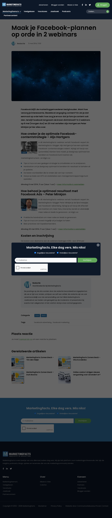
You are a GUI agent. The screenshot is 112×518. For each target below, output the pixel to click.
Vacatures (42, 11)
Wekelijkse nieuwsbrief (69, 253)
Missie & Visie (72, 5)
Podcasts (66, 11)
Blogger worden (57, 5)
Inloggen (103, 5)
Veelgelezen (29, 11)
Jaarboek (54, 11)
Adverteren (43, 5)
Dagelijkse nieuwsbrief (46, 253)
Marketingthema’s (11, 11)
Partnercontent (10, 15)
